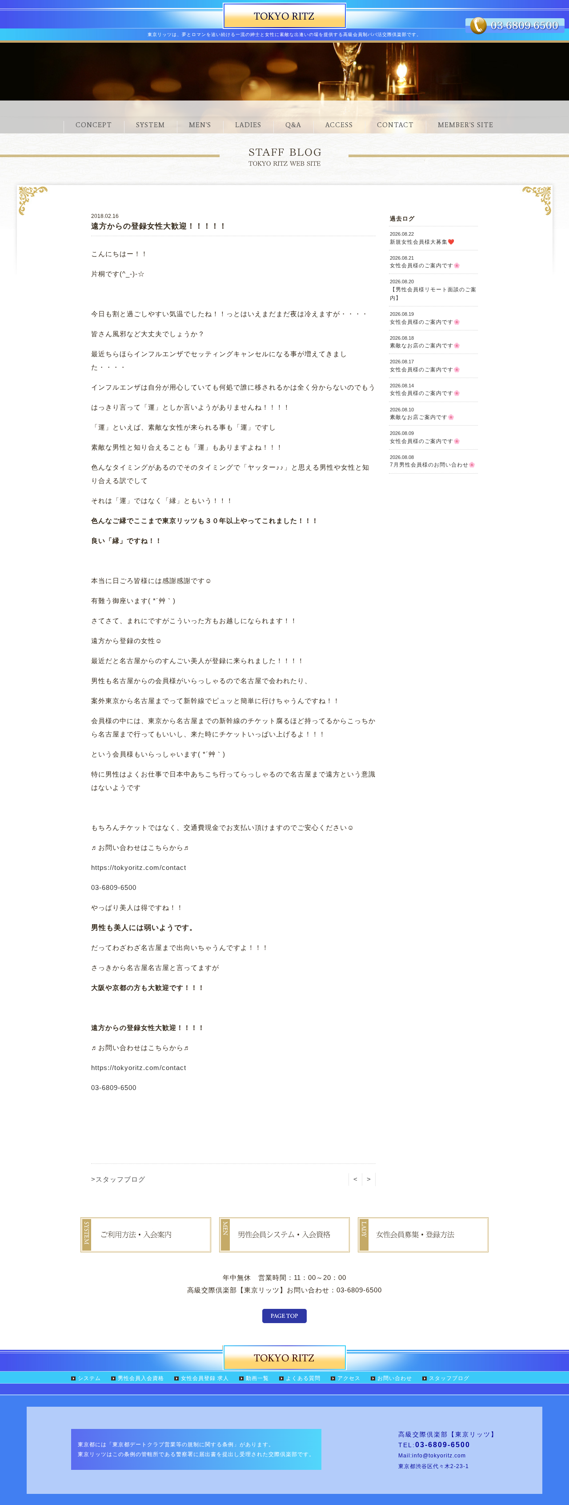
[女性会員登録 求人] (423, 1246)
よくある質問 (303, 1378)
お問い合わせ (394, 1378)
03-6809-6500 (113, 887)
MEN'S (200, 125)
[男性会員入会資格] (284, 1246)
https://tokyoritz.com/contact (138, 867)
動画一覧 (257, 1378)
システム (89, 1378)
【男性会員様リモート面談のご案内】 (433, 290)
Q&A (293, 125)
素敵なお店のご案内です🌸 (425, 342)
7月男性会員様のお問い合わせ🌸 (433, 461)
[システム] (145, 1246)
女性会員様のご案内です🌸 (425, 262)
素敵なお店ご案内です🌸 (422, 413)
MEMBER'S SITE (465, 125)
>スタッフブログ (118, 1179)
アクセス (349, 1378)
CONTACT (395, 125)
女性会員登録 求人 (205, 1378)
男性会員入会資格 (141, 1378)
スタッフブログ (449, 1378)
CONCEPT (94, 125)
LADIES (248, 125)
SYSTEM (150, 125)
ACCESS (339, 125)
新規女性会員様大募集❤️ (422, 238)
